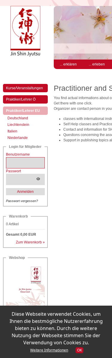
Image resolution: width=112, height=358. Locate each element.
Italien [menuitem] (12, 131)
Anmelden (25, 192)
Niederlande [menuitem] (17, 138)
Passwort (13, 171)
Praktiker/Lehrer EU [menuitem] (27, 110)
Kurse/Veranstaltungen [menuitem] (24, 88)
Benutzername (18, 154)
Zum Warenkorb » (30, 242)
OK (79, 350)
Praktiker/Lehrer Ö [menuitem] (21, 99)
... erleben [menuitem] (97, 64)
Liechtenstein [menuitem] (18, 125)
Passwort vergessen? (22, 201)
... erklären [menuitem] (68, 64)
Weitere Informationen (49, 350)
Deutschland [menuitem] (17, 118)
